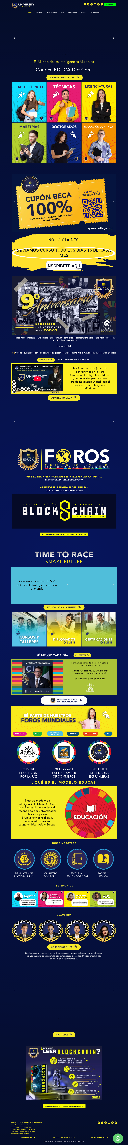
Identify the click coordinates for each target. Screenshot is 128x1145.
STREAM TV (95, 13)
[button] (14, 38)
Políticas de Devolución (100, 1138)
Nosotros (39, 13)
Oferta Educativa (51, 13)
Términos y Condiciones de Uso (64, 1138)
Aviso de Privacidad (28, 1138)
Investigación (72, 13)
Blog (62, 13)
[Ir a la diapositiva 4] (52, 940)
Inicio (30, 13)
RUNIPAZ (84, 13)
